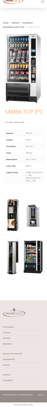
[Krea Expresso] (33, 212)
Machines (15, 23)
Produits (7, 338)
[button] (42, 1)
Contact (6, 374)
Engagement (9, 359)
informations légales (25, 395)
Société (6, 365)
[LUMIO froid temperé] (13, 258)
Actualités (8, 380)
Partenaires (8, 327)
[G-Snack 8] (33, 257)
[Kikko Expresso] (13, 214)
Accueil (5, 23)
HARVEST (41, 395)
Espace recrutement (12, 353)
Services (7, 332)
